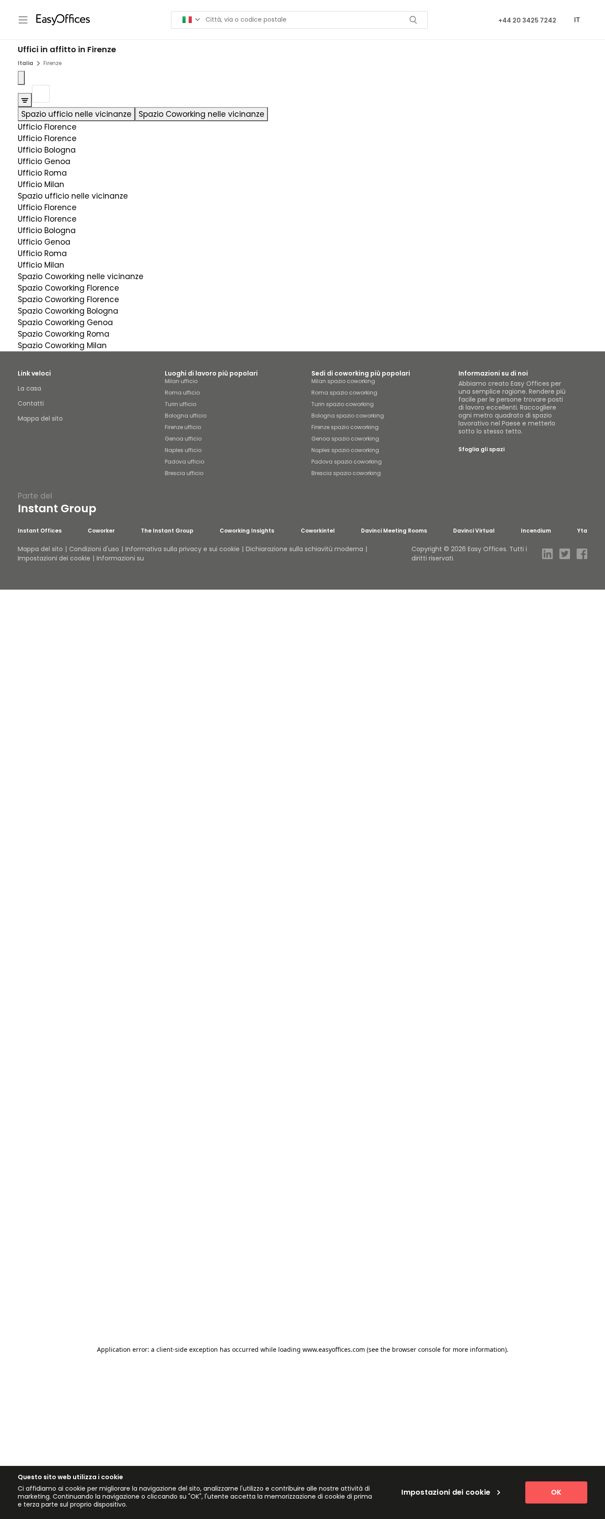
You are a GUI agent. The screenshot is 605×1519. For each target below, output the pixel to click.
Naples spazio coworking (345, 450)
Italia (25, 63)
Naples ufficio (183, 450)
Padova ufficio (184, 461)
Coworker (101, 531)
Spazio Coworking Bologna (68, 311)
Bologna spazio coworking (347, 415)
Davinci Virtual (474, 531)
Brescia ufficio (184, 473)
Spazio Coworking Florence (68, 288)
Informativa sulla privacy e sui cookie (182, 549)
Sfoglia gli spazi (481, 449)
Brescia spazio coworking (346, 473)
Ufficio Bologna (47, 150)
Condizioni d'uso (94, 549)
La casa (29, 388)
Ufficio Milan (41, 184)
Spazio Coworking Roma (63, 334)
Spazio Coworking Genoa (65, 322)
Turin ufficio (180, 404)
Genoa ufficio (183, 438)
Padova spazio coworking (346, 461)
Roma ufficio (182, 392)
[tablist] (302, 114)
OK (556, 1492)
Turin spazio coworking (342, 404)
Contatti (31, 403)
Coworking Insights (247, 531)
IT (577, 20)
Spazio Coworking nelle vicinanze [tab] (201, 114)
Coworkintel (318, 531)
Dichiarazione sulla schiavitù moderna (304, 549)
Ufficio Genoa (44, 161)
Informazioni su (120, 558)
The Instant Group (167, 531)
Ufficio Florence (47, 127)
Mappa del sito (40, 418)
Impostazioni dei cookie (54, 558)
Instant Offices (40, 531)
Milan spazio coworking (343, 381)
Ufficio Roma (42, 173)
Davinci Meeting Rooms (394, 531)
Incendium (536, 531)
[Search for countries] (191, 19)
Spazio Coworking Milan (62, 345)
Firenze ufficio (183, 427)
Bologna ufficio (185, 415)
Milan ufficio (181, 381)
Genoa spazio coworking (345, 438)
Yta (582, 531)
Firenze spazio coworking (345, 427)
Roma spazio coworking (344, 392)
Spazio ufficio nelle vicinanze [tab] (76, 114)
